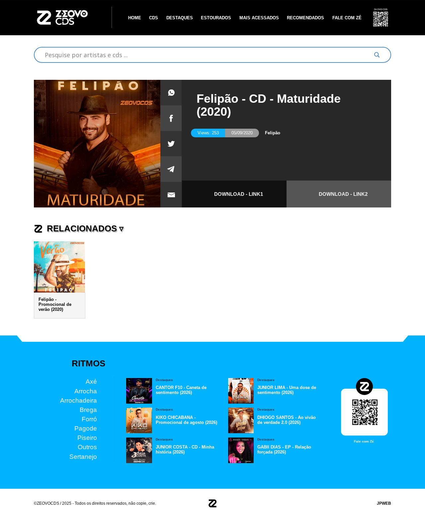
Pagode (85, 428)
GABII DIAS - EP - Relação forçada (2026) (284, 449)
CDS (153, 17)
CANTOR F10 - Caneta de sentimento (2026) (181, 390)
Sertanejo (83, 456)
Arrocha (85, 390)
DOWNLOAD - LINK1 (238, 194)
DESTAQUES (179, 17)
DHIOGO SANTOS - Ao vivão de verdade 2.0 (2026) (286, 420)
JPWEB (384, 503)
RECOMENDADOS (305, 17)
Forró (89, 419)
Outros (87, 447)
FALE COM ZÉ (347, 17)
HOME (134, 17)
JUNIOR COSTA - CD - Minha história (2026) (185, 449)
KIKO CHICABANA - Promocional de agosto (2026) (186, 420)
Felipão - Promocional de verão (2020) (55, 304)
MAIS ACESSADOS (259, 17)
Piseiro (87, 437)
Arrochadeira (78, 400)
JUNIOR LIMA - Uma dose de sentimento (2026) (286, 390)
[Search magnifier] (377, 55)
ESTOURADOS (216, 17)
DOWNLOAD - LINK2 (343, 194)
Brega (88, 409)
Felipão (272, 132)
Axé (91, 381)
